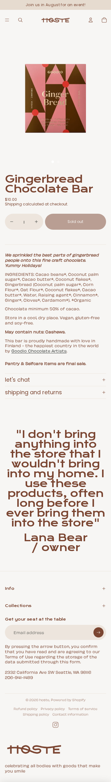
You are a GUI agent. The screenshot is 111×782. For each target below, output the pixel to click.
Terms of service (82, 708)
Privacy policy (53, 708)
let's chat (17, 379)
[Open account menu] (90, 20)
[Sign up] (98, 632)
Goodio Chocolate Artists (39, 350)
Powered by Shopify (68, 699)
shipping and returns (33, 392)
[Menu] (7, 20)
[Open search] (20, 20)
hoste (44, 699)
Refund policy (25, 708)
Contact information (70, 714)
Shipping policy (36, 714)
